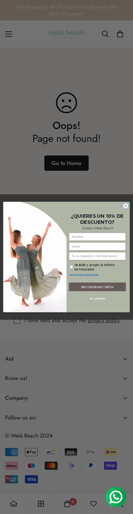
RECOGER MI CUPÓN (97, 287)
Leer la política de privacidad (84, 274)
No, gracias (97, 298)
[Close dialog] (126, 206)
